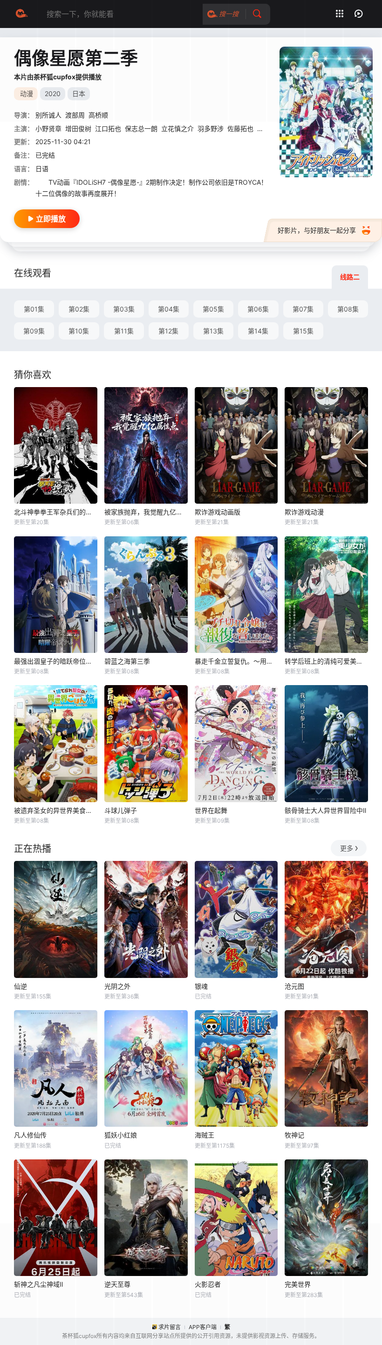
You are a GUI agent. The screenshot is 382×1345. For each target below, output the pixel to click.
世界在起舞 (211, 810)
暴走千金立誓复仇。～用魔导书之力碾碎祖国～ (236, 661)
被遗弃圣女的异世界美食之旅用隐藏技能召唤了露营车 (55, 810)
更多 (346, 848)
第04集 (168, 309)
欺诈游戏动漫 (304, 512)
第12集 (168, 331)
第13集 (213, 331)
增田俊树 (78, 128)
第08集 (348, 309)
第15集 (303, 331)
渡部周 (75, 115)
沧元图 (294, 986)
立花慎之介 (177, 128)
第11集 (124, 331)
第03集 (124, 309)
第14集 (258, 331)
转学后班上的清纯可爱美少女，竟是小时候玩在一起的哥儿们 (326, 661)
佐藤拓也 (240, 128)
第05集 (213, 309)
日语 (41, 169)
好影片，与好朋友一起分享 (317, 230)
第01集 (34, 309)
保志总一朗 (141, 128)
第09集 (34, 331)
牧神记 (294, 1135)
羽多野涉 (211, 128)
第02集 (78, 309)
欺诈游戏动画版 (217, 512)
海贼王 (204, 1135)
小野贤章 (48, 128)
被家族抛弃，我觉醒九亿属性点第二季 (146, 512)
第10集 (78, 331)
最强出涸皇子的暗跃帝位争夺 (55, 661)
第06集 (258, 309)
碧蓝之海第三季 (127, 661)
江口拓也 (108, 128)
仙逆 (20, 986)
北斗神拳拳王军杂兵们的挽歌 (55, 512)
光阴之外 (117, 986)
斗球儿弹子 (120, 810)
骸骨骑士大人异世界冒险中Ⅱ (325, 810)
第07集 (303, 309)
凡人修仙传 (30, 1135)
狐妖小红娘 (120, 1135)
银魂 (201, 986)
